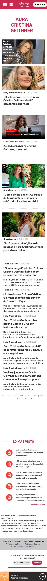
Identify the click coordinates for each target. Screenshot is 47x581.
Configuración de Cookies (23, 546)
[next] (31, 398)
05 (35, 395)
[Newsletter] (11, 4)
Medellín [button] (14, 575)
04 (28, 395)
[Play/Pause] (42, 576)
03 (21, 395)
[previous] (2, 395)
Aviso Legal (28, 541)
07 (18, 398)
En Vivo (41, 4)
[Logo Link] (23, 4)
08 (25, 398)
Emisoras (17, 541)
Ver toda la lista (38, 504)
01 (9, 395)
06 (41, 395)
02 (15, 395)
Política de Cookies (32, 544)
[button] (5, 4)
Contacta (7, 541)
